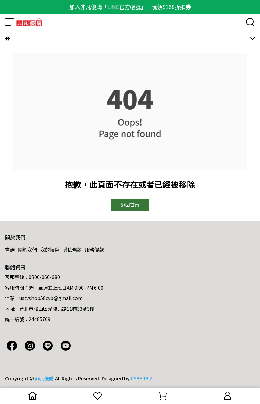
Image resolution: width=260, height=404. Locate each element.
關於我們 (27, 249)
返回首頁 (130, 204)
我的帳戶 (49, 249)
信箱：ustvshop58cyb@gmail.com (44, 298)
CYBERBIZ (142, 378)
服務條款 (94, 249)
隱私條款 (72, 249)
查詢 (10, 249)
